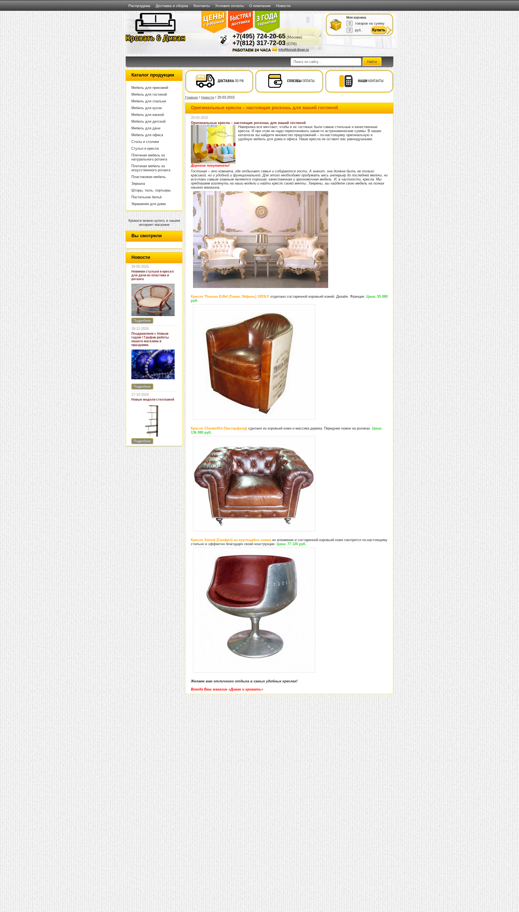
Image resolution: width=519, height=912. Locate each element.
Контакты (202, 6)
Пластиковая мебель (148, 177)
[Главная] (155, 41)
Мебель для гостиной (149, 94)
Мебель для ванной (147, 115)
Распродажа (139, 6)
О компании (260, 6)
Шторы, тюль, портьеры (151, 190)
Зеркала (138, 184)
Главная (191, 97)
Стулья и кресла (145, 148)
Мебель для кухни (146, 108)
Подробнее (142, 321)
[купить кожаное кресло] (254, 530)
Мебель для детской (148, 121)
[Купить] (336, 24)
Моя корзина (356, 17)
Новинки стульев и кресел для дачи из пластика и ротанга (152, 275)
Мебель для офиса (147, 135)
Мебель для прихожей (149, 88)
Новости (283, 6)
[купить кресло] (254, 419)
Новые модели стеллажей (152, 399)
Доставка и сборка (172, 6)
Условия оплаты (229, 6)
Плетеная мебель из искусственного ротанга (150, 168)
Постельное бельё (146, 197)
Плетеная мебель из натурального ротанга (149, 157)
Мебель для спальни (148, 101)
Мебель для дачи (145, 128)
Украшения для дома (148, 204)
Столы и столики (145, 142)
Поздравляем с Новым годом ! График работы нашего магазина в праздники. (150, 339)
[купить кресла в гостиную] (260, 287)
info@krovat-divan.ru (293, 50)
